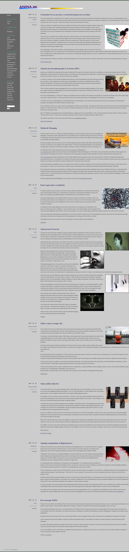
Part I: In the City (44, 430)
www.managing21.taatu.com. (80, 118)
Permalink (34, 24)
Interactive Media (32, 17)
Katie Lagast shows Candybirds (52, 185)
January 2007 (10, 99)
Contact (9, 21)
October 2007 (10, 89)
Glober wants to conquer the (51, 323)
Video (35, 188)
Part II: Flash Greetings (45, 433)
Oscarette (42, 316)
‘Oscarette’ (65, 232)
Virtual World (33, 131)
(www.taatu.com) (47, 157)
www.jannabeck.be (119, 491)
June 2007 (9, 93)
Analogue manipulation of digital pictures (56, 443)
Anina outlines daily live (49, 384)
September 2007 (11, 91)
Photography (34, 71)
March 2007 (10, 97)
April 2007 (9, 95)
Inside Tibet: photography (46, 121)
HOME (9, 15)
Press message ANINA (48, 500)
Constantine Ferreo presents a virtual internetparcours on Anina (65, 15)
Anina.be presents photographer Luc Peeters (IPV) (59, 69)
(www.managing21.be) (45, 151)
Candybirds (43, 222)
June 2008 (9, 85)
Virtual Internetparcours (46, 62)
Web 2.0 (35, 19)
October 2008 (10, 83)
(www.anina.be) (72, 150)
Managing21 (10, 31)
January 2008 (10, 87)
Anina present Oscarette (49, 229)
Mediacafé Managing (48, 128)
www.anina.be (48, 534)
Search (9, 103)
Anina (35, 503)
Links (8, 23)
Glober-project (43, 373)
